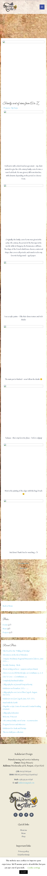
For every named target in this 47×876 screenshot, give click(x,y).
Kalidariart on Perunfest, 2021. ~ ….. (15, 688)
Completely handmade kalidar (13, 680)
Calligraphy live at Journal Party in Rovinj (17, 684)
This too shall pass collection (13, 732)
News (5, 629)
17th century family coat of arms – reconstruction (20, 720)
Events (5, 625)
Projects (6, 632)
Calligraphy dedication (11, 713)
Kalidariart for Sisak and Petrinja (14, 728)
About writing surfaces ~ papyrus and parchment (20, 669)
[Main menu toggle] (42, 7)
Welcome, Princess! (10, 717)
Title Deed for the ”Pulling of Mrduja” (16, 651)
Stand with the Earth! (10, 702)
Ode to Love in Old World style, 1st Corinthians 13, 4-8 (23, 673)
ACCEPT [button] (23, 872)
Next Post (23, 568)
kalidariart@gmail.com (26, 783)
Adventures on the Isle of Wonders (15, 655)
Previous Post (23, 563)
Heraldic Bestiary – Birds (11, 665)
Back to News (8, 606)
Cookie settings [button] (34, 867)
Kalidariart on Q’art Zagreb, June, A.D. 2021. (19, 699)
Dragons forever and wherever (14, 724)
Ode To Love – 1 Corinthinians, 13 (15, 677)
